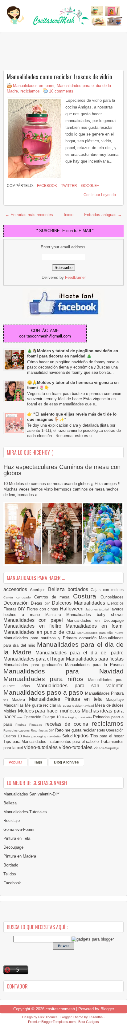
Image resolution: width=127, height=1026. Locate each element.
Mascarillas (14, 705)
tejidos (82, 735)
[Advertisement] (52, 50)
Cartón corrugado (18, 597)
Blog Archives (66, 762)
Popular (15, 762)
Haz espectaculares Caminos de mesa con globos (62, 470)
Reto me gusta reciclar (76, 730)
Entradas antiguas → (103, 214)
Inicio (68, 214)
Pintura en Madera (19, 856)
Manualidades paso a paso (44, 692)
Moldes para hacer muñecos (50, 710)
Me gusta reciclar (41, 705)
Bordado (10, 865)
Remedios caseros (17, 730)
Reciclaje (11, 820)
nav (20, 717)
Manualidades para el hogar (34, 658)
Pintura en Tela (16, 838)
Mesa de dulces (109, 705)
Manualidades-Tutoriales (25, 812)
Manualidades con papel (35, 620)
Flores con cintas (43, 609)
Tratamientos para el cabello (74, 741)
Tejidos (9, 874)
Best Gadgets (88, 1022)
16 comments (61, 91)
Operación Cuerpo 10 (43, 717)
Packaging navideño (77, 717)
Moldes (10, 711)
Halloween (72, 608)
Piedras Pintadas (30, 724)
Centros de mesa (53, 597)
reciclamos (30, 91)
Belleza (58, 589)
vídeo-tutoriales (76, 747)
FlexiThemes (48, 1017)
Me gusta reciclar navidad (76, 705)
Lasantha (96, 1017)
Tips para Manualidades (25, 741)
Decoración (17, 603)
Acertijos (39, 589)
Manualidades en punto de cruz (40, 632)
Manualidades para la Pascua (94, 664)
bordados (79, 589)
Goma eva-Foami (18, 829)
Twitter (68, 185)
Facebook (46, 185)
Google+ (89, 185)
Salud (68, 736)
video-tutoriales (41, 747)
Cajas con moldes (107, 590)
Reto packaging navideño (42, 736)
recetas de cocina (68, 724)
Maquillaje (115, 699)
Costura (86, 596)
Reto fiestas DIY (43, 730)
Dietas (37, 603)
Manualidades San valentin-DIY (31, 794)
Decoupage (13, 847)
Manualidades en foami (33, 85)
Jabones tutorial (97, 609)
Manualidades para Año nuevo (100, 632)
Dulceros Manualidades (79, 603)
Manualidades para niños (45, 678)
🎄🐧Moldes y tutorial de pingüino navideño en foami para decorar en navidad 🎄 (72, 353)
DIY (48, 603)
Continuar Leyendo (100, 195)
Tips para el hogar (107, 736)
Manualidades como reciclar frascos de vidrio (59, 76)
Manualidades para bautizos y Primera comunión (51, 638)
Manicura (55, 615)
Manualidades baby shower (95, 614)
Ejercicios (115, 603)
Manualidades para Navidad (63, 671)
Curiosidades (112, 597)
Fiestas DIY (15, 609)
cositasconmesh (60, 1009)
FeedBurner (75, 277)
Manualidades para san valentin (80, 685)
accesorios (16, 589)
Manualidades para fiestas (95, 658)
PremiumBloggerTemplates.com (52, 1022)
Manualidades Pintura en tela (67, 699)
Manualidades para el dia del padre (79, 652)
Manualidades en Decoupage (95, 620)
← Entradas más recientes (29, 214)
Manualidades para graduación (34, 664)
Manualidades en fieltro (34, 626)
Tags (38, 762)
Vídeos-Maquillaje (106, 748)
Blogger (107, 1009)
